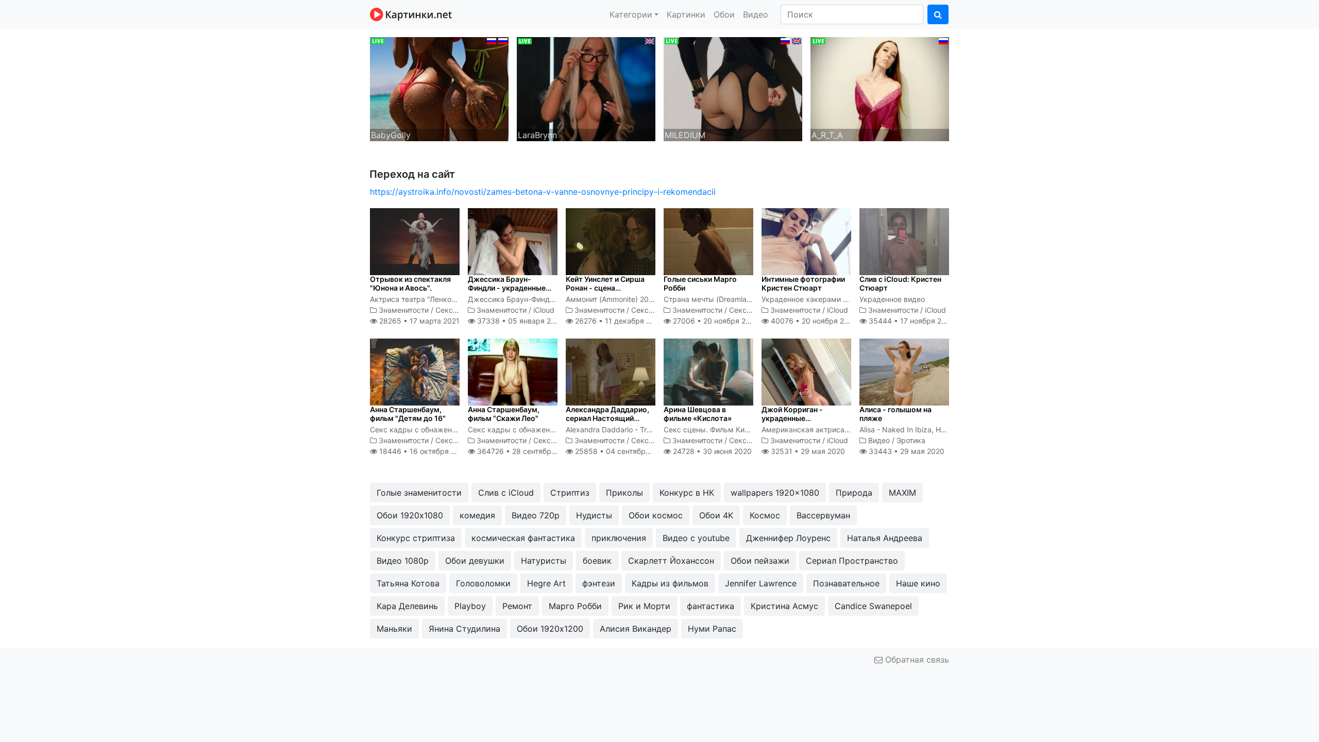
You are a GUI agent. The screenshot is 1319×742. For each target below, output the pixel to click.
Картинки (686, 14)
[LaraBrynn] (586, 88)
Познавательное (846, 583)
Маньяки (394, 628)
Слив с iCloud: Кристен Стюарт (900, 283)
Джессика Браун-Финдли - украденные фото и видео (507, 288)
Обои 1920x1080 (410, 515)
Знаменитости (404, 310)
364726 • (525, 451)
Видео (755, 14)
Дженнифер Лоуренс (788, 538)
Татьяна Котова (408, 583)
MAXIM (902, 492)
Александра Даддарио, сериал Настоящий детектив (607, 418)
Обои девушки (474, 560)
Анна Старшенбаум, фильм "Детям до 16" (408, 414)
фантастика (710, 606)
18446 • (422, 451)
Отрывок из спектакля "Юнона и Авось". (410, 283)
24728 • (711, 451)
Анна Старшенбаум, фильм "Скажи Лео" (503, 414)
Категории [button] (631, 14)
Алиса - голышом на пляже (895, 414)
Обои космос (656, 515)
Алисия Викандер (635, 628)
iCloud (543, 310)
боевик (597, 560)
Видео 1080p (403, 560)
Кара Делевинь (407, 606)
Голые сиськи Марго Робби (700, 283)
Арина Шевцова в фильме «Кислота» (698, 414)
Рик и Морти (644, 606)
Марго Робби (575, 606)
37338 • (519, 320)
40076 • (813, 320)
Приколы (624, 492)
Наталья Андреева (884, 538)
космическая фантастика (523, 538)
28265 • (418, 320)
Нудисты (594, 515)
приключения (618, 538)
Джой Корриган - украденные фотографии (792, 418)
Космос (765, 515)
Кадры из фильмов (670, 583)
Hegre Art (546, 583)
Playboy (470, 606)
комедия (477, 515)
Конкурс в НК (687, 492)
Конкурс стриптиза (416, 538)
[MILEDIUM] (733, 88)
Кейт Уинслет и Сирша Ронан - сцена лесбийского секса (605, 288)
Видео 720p (536, 515)
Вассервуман (823, 515)
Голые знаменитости (419, 492)
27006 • (715, 320)
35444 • (911, 320)
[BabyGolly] (439, 88)
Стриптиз (569, 492)
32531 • (807, 451)
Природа (854, 492)
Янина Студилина (464, 628)
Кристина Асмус (784, 606)
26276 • (618, 320)
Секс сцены (456, 310)
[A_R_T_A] (879, 88)
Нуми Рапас (712, 628)
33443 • (905, 451)
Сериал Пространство (852, 560)
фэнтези (598, 583)
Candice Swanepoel (873, 606)
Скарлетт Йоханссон (671, 560)
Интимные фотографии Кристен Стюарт (803, 283)
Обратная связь (916, 659)
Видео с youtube (696, 538)
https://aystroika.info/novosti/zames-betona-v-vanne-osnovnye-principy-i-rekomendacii (543, 192)
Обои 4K (716, 515)
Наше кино (918, 583)
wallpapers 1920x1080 (775, 492)
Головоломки (483, 583)
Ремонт (517, 606)
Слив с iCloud (506, 492)
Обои (724, 14)
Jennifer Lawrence (761, 583)
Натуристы (543, 560)
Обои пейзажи (760, 560)
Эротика (911, 440)
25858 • (621, 451)
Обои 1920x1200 (550, 628)
